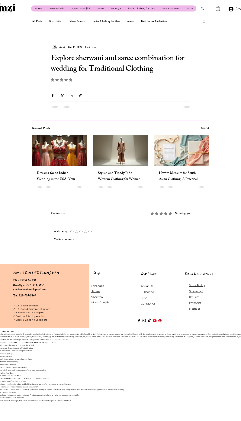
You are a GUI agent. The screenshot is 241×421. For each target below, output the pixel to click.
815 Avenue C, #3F (25, 279)
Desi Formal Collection (154, 21)
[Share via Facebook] (52, 95)
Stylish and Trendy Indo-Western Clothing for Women (119, 176)
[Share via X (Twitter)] (62, 95)
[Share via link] (80, 95)
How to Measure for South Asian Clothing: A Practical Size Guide (178, 176)
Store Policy (197, 285)
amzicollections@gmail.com (30, 290)
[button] (218, 8)
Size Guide (55, 21)
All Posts (37, 21)
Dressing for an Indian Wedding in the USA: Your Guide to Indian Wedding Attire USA (56, 176)
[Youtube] (155, 320)
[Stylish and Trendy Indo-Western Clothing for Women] (120, 150)
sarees (130, 21)
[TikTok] (149, 320)
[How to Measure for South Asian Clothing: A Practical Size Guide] (181, 150)
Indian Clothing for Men (106, 21)
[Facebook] (139, 320)
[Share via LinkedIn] (71, 95)
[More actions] (188, 47)
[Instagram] (144, 320)
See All (205, 128)
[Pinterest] (160, 320)
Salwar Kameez (77, 21)
